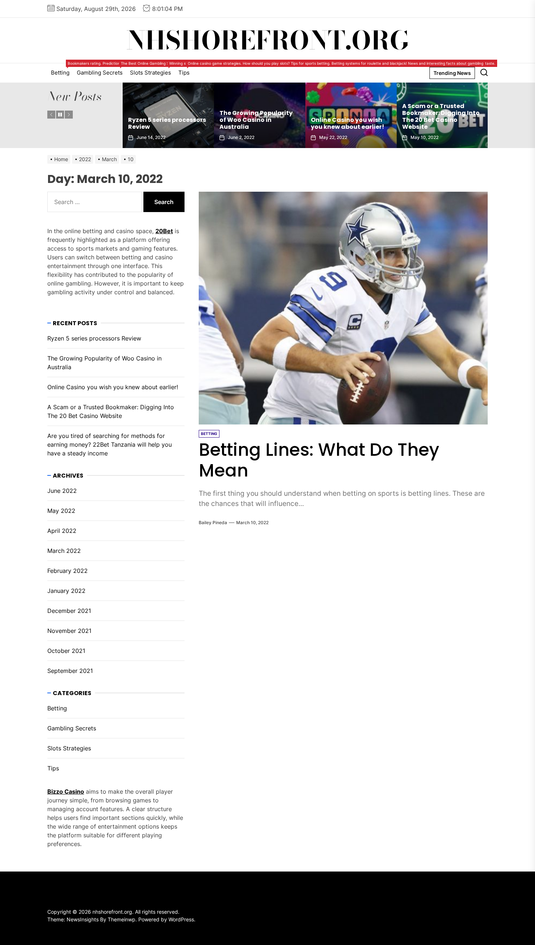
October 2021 (66, 650)
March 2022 (64, 550)
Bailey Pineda (213, 522)
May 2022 (61, 510)
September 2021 (70, 670)
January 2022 (66, 590)
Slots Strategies (152, 69)
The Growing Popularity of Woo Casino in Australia (164, 120)
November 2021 (69, 630)
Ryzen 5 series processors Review (94, 338)
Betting (62, 69)
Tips (185, 69)
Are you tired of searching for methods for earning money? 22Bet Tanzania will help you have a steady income (442, 113)
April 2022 (61, 530)
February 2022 (67, 570)
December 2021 (69, 610)
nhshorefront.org (267, 40)
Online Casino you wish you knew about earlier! (256, 123)
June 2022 (62, 490)
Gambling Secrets (101, 69)
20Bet (164, 231)
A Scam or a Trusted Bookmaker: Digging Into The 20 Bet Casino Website (349, 116)
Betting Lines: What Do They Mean (319, 460)
